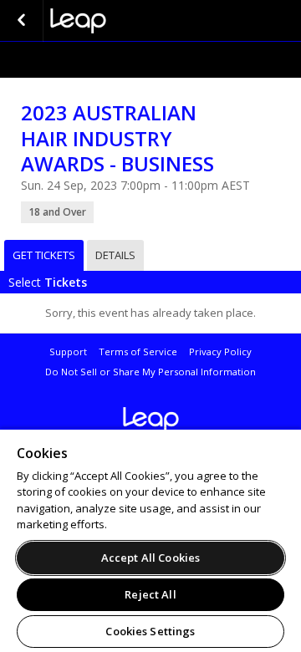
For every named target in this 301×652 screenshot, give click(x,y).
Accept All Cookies (150, 557)
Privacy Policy (220, 351)
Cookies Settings (150, 631)
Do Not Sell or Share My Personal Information (150, 371)
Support (68, 351)
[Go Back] (21, 21)
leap (133, 20)
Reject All (150, 594)
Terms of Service (138, 351)
